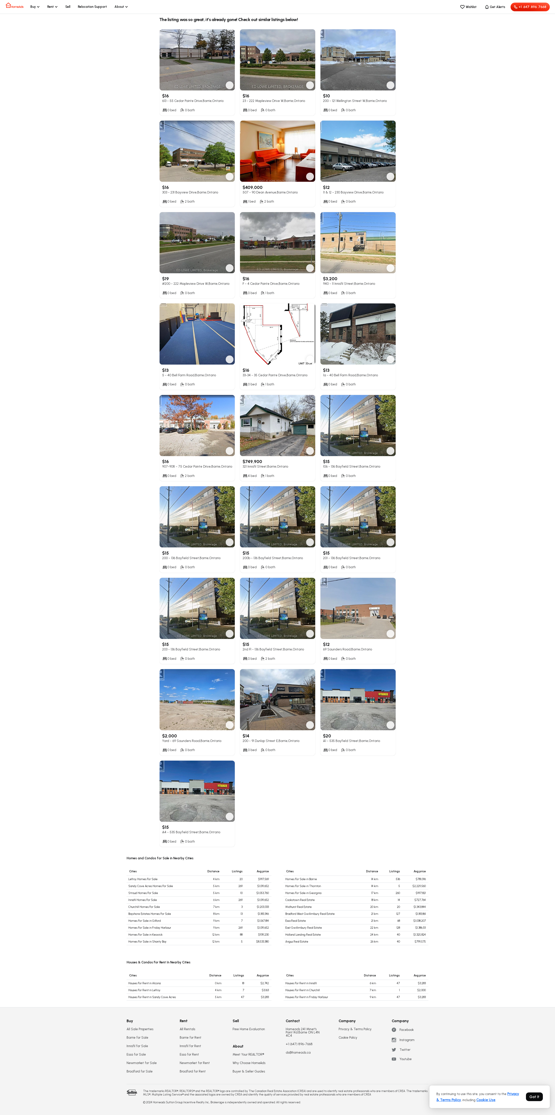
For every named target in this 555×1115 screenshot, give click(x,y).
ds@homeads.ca (298, 1052)
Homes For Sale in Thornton (303, 886)
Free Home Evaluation (249, 1029)
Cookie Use (485, 1100)
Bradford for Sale (140, 1071)
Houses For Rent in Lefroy (144, 990)
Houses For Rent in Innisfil (301, 983)
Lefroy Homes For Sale (143, 879)
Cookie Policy (348, 1037)
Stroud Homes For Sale (143, 893)
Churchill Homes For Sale (144, 907)
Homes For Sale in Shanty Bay (147, 941)
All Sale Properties (140, 1029)
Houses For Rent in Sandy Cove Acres (152, 997)
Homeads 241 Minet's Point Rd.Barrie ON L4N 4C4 (303, 1032)
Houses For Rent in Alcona (144, 983)
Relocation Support (92, 7)
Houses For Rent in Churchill (302, 990)
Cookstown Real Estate (300, 900)
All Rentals (187, 1029)
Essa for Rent (189, 1054)
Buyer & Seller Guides (249, 1071)
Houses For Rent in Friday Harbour (306, 997)
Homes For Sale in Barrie (301, 879)
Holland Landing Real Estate (303, 934)
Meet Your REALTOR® (248, 1054)
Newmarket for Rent (195, 1063)
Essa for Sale (136, 1054)
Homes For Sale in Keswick (145, 934)
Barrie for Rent (190, 1037)
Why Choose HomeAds (249, 1063)
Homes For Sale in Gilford (144, 920)
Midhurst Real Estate (298, 907)
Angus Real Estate (296, 941)
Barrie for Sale (137, 1037)
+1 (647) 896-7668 (299, 1044)
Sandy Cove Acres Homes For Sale (150, 886)
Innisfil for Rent (190, 1046)
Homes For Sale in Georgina (303, 893)
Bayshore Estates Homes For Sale (149, 913)
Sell (67, 7)
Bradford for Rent (193, 1071)
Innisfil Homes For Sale (142, 900)
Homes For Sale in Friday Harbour (149, 927)
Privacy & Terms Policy (355, 1029)
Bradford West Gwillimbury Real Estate (310, 913)
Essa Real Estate (295, 920)
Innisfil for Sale (137, 1046)
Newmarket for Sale (142, 1063)
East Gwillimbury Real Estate (303, 927)
